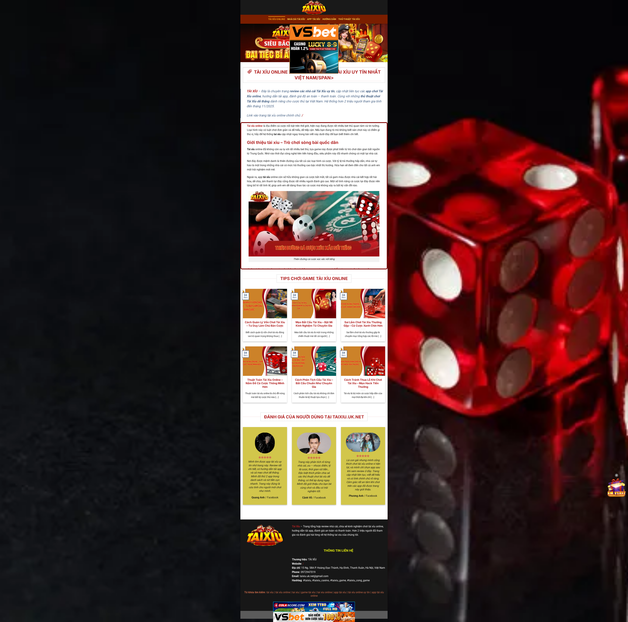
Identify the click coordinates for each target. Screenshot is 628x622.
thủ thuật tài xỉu (349, 19)
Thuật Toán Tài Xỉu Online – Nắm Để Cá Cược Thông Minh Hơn (265, 383)
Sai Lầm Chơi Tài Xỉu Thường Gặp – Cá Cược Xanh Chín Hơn (363, 324)
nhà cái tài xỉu (296, 19)
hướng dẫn (329, 19)
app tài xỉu (313, 19)
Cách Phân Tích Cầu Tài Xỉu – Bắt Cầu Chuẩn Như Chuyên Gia (314, 383)
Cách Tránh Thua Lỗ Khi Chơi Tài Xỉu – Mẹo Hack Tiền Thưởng (363, 383)
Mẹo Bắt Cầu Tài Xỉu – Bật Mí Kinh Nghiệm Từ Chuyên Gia (314, 324)
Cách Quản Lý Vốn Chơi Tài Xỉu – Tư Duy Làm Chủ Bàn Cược (265, 324)
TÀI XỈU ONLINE (276, 19)
